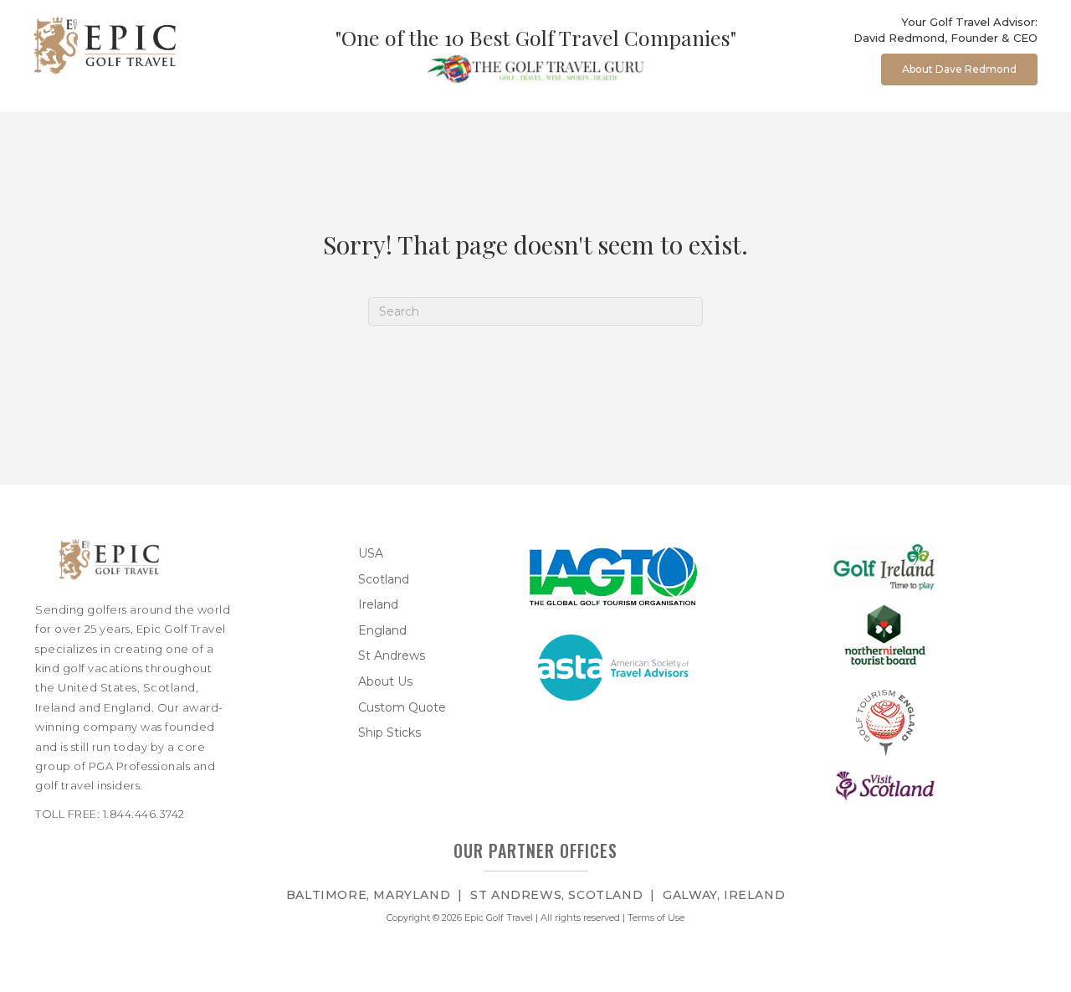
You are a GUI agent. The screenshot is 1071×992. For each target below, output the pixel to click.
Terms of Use (656, 917)
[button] (959, 69)
